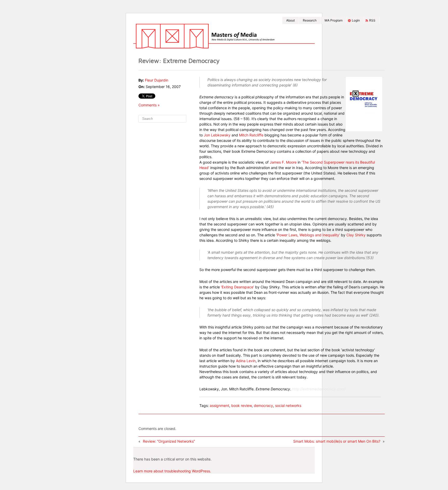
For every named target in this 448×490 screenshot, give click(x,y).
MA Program (333, 20)
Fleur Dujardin (156, 80)
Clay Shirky (356, 235)
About (290, 20)
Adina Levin (246, 361)
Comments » (149, 105)
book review (241, 405)
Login (356, 20)
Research (310, 20)
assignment (219, 405)
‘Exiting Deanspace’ (237, 287)
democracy (263, 405)
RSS (372, 20)
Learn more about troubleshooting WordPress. (172, 471)
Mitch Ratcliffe (251, 135)
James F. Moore (283, 162)
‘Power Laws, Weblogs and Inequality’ (308, 235)
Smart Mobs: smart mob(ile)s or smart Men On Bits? (336, 441)
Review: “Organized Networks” (169, 441)
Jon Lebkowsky (217, 135)
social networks (288, 405)
